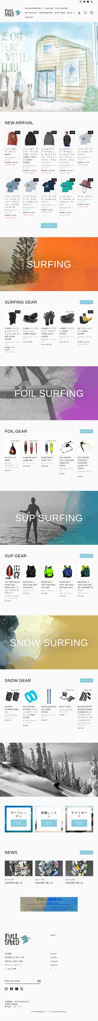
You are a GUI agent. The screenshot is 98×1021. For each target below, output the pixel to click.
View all (48, 225)
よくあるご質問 (10, 969)
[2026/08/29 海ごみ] (19, 868)
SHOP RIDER (60, 13)
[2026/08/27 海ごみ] (49, 868)
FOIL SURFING (61, 8)
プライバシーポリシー (13, 965)
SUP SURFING (31, 13)
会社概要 (8, 954)
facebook (53, 965)
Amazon (53, 954)
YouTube (53, 957)
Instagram (54, 961)
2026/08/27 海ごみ (44, 883)
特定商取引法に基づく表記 (14, 957)
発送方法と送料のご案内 (14, 961)
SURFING (49, 8)
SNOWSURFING (46, 13)
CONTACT (29, 17)
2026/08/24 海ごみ (74, 883)
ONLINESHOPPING (33, 8)
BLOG (70, 13)
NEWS (52, 935)
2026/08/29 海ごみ (14, 883)
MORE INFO (18, 823)
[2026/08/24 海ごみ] (79, 868)
